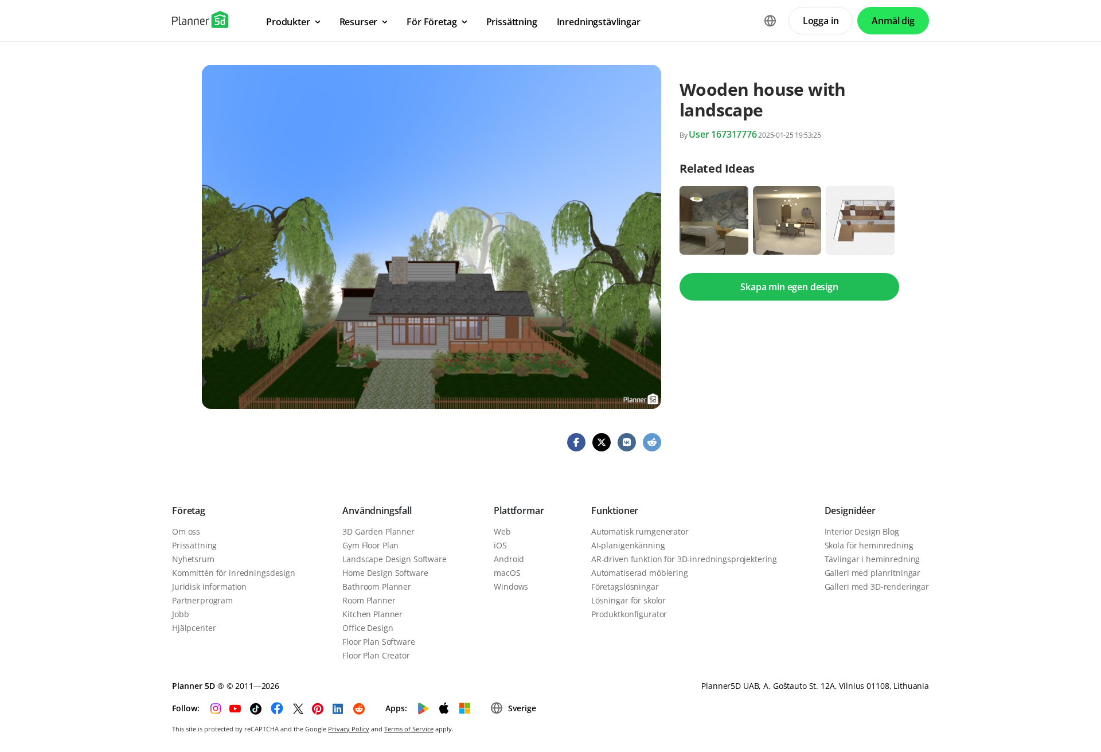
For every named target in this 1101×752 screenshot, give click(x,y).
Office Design (367, 627)
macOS (507, 572)
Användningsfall (377, 510)
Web (502, 531)
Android (509, 559)
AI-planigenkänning (628, 545)
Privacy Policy (348, 728)
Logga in (821, 20)
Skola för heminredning (869, 545)
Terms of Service (409, 728)
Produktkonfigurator (629, 614)
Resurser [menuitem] (358, 21)
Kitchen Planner (372, 614)
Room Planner (368, 600)
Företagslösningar (625, 586)
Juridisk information (209, 586)
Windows (511, 586)
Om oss (186, 531)
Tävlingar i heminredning (872, 559)
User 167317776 (723, 134)
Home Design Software (385, 572)
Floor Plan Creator (375, 655)
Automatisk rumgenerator (640, 531)
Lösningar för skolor (628, 600)
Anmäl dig (893, 20)
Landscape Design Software (394, 559)
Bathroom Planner (376, 586)
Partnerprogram (202, 600)
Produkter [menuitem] (288, 21)
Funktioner (614, 510)
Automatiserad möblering (639, 572)
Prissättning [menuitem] (511, 21)
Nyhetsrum (193, 559)
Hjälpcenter (194, 627)
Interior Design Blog (862, 531)
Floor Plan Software (378, 641)
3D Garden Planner (378, 531)
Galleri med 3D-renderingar (877, 586)
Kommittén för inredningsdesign (233, 572)
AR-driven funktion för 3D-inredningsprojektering (684, 559)
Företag (188, 510)
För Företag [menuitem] (431, 21)
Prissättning (194, 545)
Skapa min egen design (789, 286)
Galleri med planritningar (873, 572)
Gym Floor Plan (370, 545)
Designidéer (850, 510)
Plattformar (519, 510)
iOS (500, 545)
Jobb (180, 614)
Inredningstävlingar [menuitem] (599, 21)
